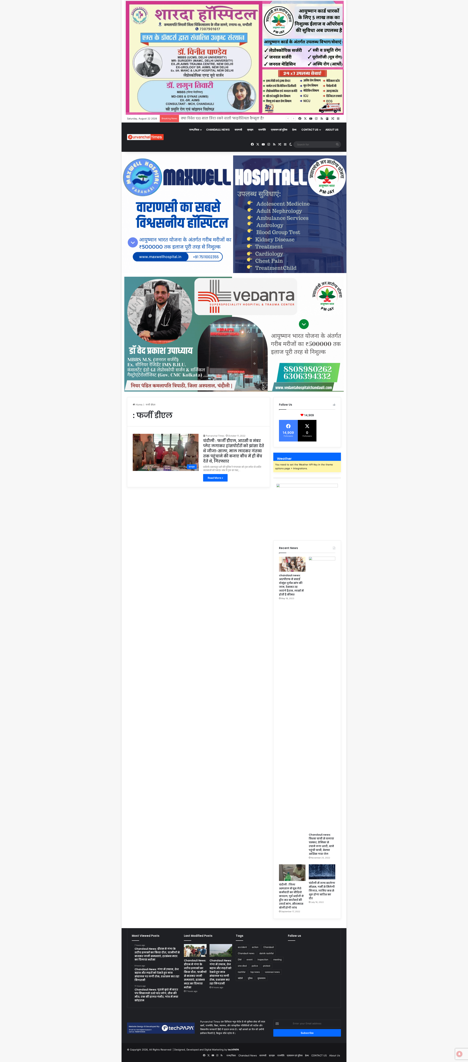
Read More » (215, 477)
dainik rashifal (266, 953)
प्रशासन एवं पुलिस (279, 129)
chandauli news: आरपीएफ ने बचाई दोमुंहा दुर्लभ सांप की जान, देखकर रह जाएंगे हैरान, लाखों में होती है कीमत (291, 585)
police (255, 965)
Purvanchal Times (215, 435)
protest (266, 965)
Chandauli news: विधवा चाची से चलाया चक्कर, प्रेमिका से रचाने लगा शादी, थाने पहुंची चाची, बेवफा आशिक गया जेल (321, 844)
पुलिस (250, 978)
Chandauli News (218, 129)
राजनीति (262, 129)
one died (242, 965)
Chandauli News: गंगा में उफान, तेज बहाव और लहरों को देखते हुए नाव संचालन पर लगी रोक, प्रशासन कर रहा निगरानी (221, 972)
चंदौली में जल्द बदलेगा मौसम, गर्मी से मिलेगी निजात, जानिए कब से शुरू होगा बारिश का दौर (322, 890)
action (255, 947)
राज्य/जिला (194, 129)
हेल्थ (294, 129)
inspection (263, 959)
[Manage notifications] (459, 1054)
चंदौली (240, 978)
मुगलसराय (261, 978)
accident (242, 947)
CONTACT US (309, 129)
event (249, 959)
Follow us (294, 936)
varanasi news (272, 972)
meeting (277, 959)
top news (255, 972)
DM (239, 959)
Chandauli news (246, 953)
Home (138, 404)
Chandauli (268, 947)
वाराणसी (238, 129)
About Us (331, 129)
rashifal (241, 972)
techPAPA (233, 1049)
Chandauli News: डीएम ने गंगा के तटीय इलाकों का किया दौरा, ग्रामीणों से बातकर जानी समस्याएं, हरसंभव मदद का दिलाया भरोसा (195, 974)
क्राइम (250, 129)
